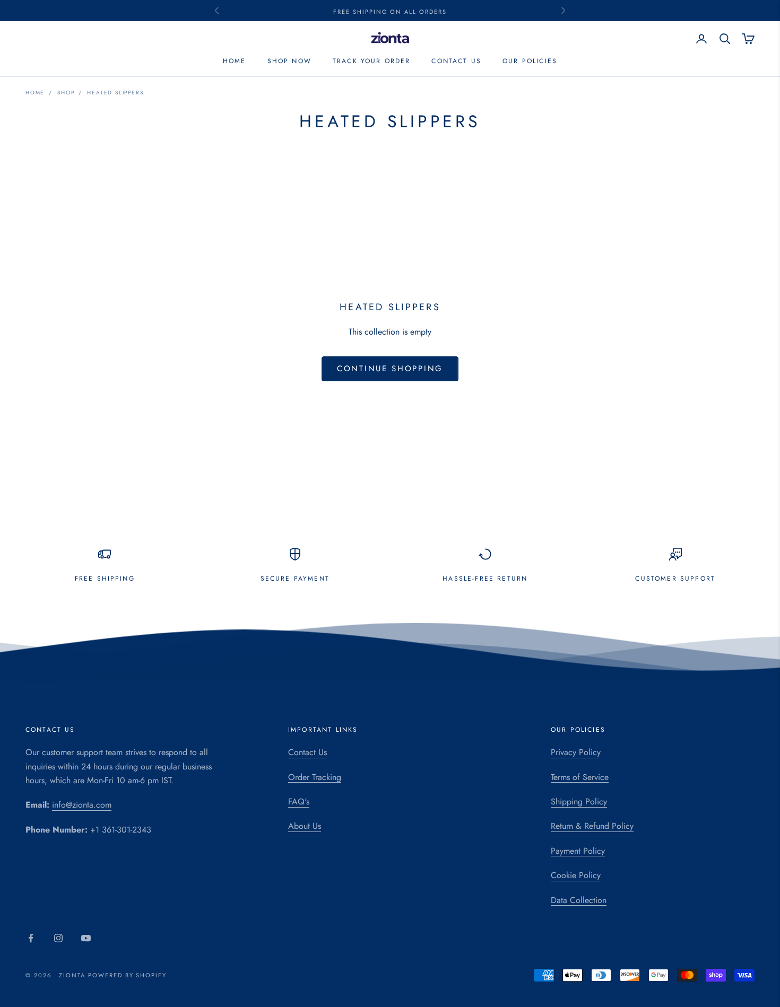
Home (234, 61)
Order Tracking (314, 777)
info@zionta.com (81, 805)
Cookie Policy (576, 875)
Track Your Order (372, 61)
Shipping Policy (579, 801)
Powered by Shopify (127, 975)
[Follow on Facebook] (30, 938)
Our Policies (529, 61)
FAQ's (298, 801)
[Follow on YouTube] (86, 938)
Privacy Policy (576, 752)
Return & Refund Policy (592, 826)
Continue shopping (390, 368)
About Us (304, 826)
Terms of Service (580, 777)
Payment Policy (578, 851)
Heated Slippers (115, 93)
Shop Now (289, 61)
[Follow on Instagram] (58, 938)
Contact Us (456, 61)
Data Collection (578, 900)
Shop (65, 93)
